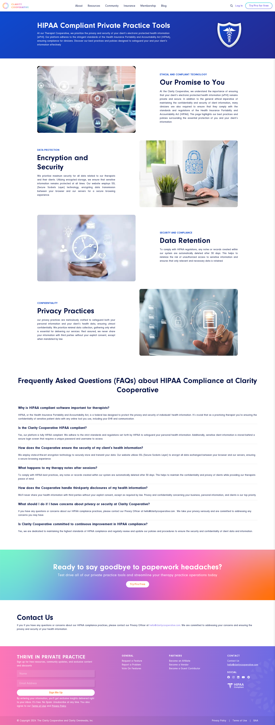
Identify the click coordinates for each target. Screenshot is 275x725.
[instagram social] (233, 677)
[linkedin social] (238, 677)
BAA (255, 720)
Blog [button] (163, 5)
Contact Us (233, 660)
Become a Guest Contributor (184, 668)
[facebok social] (228, 677)
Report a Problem (131, 664)
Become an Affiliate (179, 660)
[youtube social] (243, 677)
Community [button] (112, 5)
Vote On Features (131, 668)
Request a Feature (132, 660)
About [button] (79, 5)
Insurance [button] (129, 5)
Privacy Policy (59, 706)
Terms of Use (39, 706)
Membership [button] (148, 5)
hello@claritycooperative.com (164, 625)
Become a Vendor (179, 664)
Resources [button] (94, 5)
